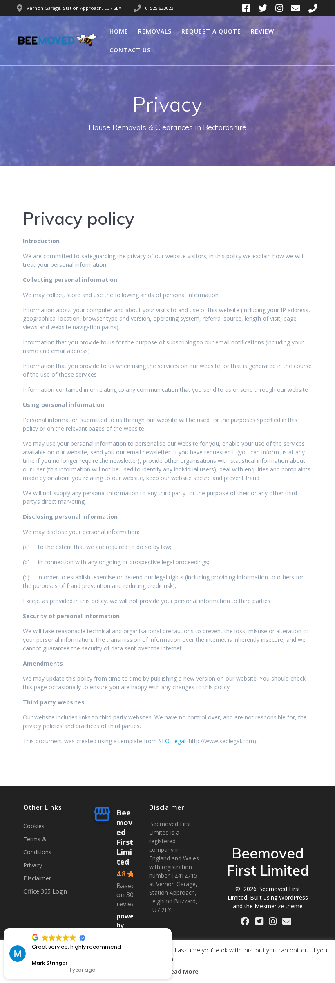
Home (118, 31)
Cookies (34, 826)
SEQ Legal (172, 741)
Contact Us (130, 50)
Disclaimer (37, 878)
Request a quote (211, 31)
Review (262, 31)
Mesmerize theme (279, 906)
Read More (183, 971)
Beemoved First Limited (124, 837)
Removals (155, 31)
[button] (171, 928)
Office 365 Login (45, 891)
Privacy (32, 865)
